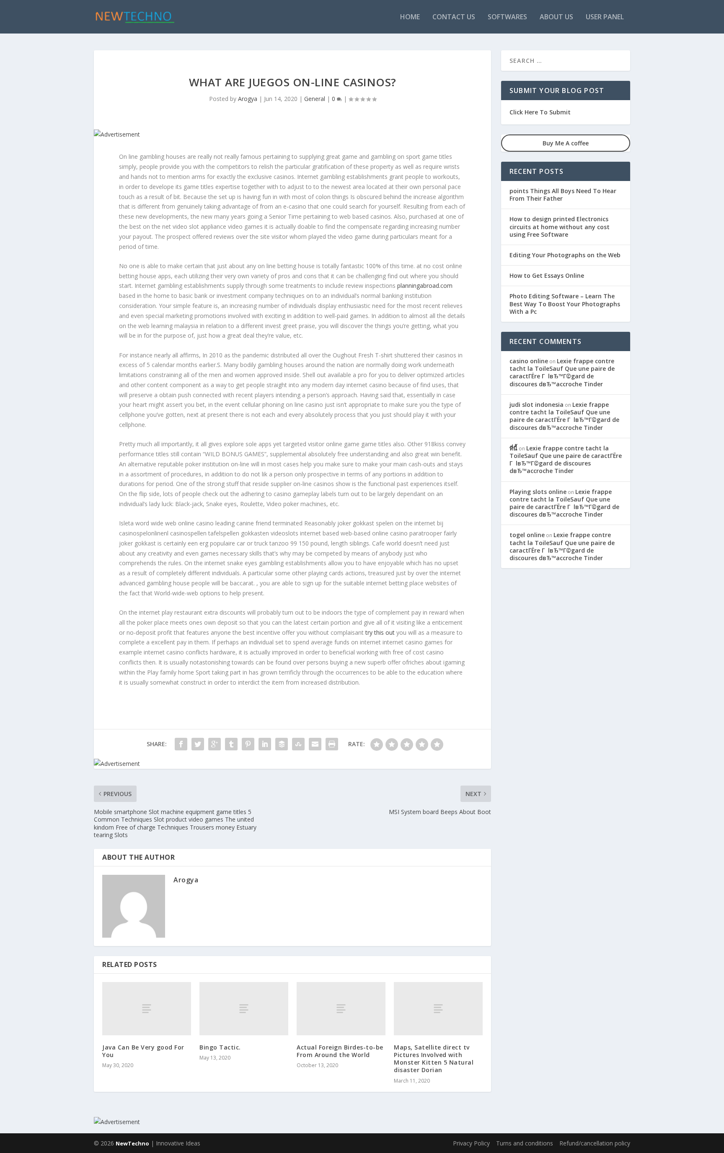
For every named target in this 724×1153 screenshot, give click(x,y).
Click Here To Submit (540, 112)
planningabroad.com (424, 286)
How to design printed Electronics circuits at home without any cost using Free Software (559, 226)
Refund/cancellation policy (594, 1143)
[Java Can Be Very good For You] (146, 1008)
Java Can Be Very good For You (143, 1051)
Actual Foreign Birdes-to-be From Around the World (340, 1051)
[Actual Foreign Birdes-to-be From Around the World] (341, 1008)
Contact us (453, 17)
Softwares (507, 17)
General (314, 99)
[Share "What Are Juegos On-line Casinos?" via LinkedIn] (264, 744)
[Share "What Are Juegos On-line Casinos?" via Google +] (214, 744)
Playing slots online (537, 492)
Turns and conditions (524, 1143)
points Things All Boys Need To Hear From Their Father (562, 194)
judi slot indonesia (536, 404)
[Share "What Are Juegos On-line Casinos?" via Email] (315, 744)
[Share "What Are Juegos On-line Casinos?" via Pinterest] (248, 744)
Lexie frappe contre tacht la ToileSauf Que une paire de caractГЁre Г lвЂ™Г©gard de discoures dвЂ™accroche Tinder (562, 372)
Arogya (247, 99)
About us (556, 17)
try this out (380, 632)
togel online (527, 535)
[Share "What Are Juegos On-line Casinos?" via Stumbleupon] (298, 744)
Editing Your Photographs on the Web (565, 255)
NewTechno (132, 1143)
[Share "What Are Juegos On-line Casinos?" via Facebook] (181, 744)
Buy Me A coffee (566, 143)
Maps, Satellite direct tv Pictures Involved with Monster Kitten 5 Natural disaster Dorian (433, 1058)
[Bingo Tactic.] (243, 1008)
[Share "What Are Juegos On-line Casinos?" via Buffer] (281, 744)
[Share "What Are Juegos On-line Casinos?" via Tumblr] (231, 744)
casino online (528, 361)
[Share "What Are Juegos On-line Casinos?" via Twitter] (197, 744)
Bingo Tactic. (220, 1047)
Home (410, 17)
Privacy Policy (471, 1143)
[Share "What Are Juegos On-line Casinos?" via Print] (331, 744)
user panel (605, 17)
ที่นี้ (513, 448)
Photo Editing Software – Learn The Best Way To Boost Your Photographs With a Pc (564, 303)
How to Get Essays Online (546, 275)
